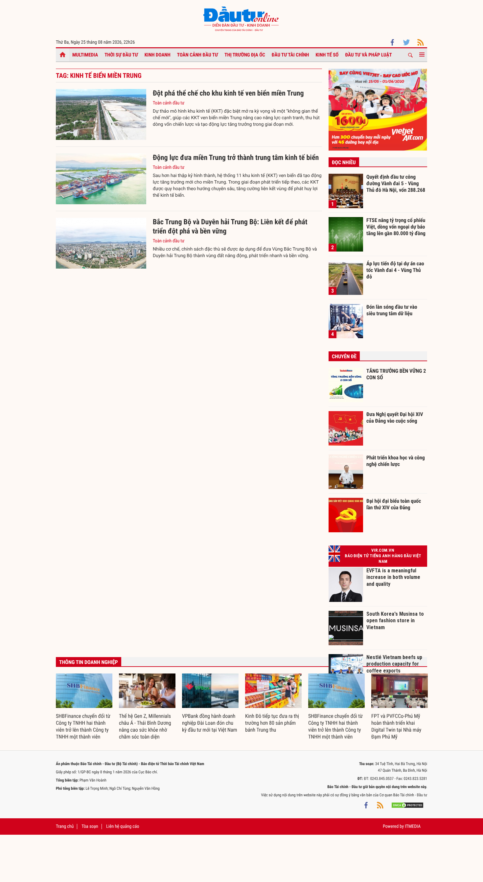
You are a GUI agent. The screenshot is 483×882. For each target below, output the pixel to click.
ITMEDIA (413, 826)
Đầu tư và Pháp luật (368, 55)
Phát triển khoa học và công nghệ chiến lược (395, 460)
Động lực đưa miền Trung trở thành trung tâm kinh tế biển (236, 158)
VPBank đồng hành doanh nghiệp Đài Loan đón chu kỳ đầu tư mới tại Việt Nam (209, 723)
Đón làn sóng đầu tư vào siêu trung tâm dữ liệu (391, 310)
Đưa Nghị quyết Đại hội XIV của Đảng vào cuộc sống (394, 417)
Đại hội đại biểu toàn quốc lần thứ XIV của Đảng (393, 504)
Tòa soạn (89, 826)
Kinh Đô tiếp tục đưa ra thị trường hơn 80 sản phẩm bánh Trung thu (272, 723)
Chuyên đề (344, 356)
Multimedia (85, 55)
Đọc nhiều (344, 162)
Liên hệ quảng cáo (122, 826)
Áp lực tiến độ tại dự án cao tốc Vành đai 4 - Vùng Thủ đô (395, 269)
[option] (84, 706)
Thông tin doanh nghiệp (88, 662)
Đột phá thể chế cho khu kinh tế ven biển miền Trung (228, 93)
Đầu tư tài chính (290, 55)
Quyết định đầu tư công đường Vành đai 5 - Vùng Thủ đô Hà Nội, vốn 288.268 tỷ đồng (395, 183)
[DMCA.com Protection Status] (407, 804)
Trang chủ (65, 826)
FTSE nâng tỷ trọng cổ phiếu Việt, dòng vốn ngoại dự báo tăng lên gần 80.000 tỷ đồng (396, 226)
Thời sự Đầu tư (121, 55)
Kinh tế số (327, 55)
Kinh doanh (158, 55)
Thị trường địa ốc (244, 55)
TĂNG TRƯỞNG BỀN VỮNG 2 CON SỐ (396, 374)
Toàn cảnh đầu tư (197, 55)
